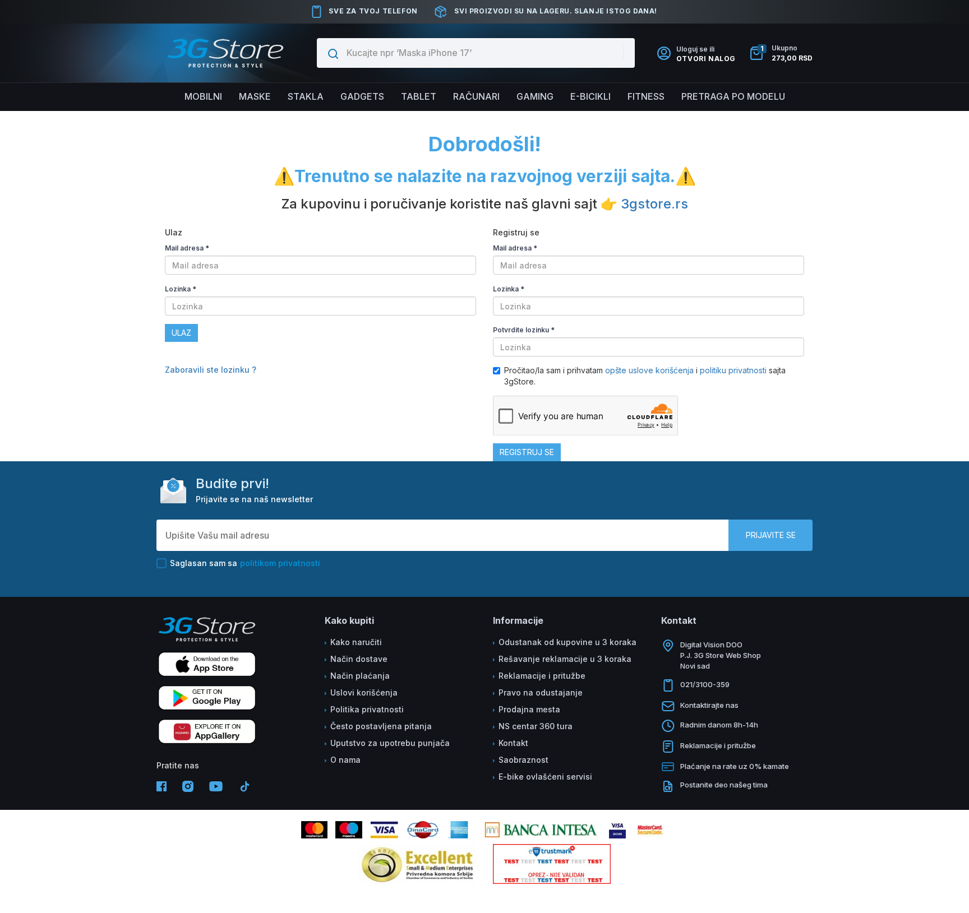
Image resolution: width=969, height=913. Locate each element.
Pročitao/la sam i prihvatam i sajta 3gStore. (645, 375)
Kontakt (513, 743)
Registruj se (527, 452)
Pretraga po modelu (733, 96)
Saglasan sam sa (245, 563)
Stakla (306, 96)
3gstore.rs (654, 204)
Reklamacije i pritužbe (542, 675)
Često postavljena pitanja (381, 726)
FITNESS (646, 96)
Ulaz (181, 332)
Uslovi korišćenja (364, 692)
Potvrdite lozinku (524, 330)
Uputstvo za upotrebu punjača (390, 743)
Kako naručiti (356, 642)
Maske (255, 96)
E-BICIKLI (590, 96)
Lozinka (180, 289)
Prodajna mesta (529, 709)
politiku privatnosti (733, 370)
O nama (345, 759)
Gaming (534, 96)
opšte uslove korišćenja (650, 370)
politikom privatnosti (280, 563)
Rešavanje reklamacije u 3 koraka (565, 659)
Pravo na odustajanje (541, 692)
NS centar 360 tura (536, 726)
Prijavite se (771, 535)
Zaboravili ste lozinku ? (210, 369)
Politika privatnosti (367, 709)
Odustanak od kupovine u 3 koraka (567, 642)
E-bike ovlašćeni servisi (545, 776)
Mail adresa (187, 248)
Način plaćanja (360, 675)
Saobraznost (523, 759)
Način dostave (358, 659)
